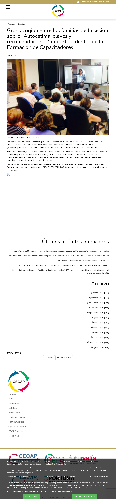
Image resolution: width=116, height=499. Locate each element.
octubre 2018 (97, 308)
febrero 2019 (97, 298)
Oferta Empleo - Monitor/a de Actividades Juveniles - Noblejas (82, 260)
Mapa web (13, 435)
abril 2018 (98, 332)
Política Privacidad (17, 417)
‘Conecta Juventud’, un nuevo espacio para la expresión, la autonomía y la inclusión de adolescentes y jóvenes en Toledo (58, 256)
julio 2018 (98, 317)
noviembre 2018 (95, 303)
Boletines (13, 408)
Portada (11, 24)
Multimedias (14, 403)
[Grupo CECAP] (58, 10)
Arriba (50, 357)
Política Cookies (16, 421)
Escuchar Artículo (15, 137)
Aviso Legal (14, 412)
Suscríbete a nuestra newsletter (94, 1)
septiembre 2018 (95, 312)
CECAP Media (15, 431)
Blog (10, 398)
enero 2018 (98, 337)
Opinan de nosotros (18, 426)
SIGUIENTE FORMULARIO (54, 167)
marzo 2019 (97, 293)
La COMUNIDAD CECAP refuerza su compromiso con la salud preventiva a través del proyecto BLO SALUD (63, 265)
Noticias (21, 24)
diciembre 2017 (96, 342)
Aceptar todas (31, 496)
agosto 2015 (98, 347)
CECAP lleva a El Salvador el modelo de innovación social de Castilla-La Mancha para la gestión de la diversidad (61, 251)
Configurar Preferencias (84, 496)
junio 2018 (98, 322)
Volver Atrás (65, 357)
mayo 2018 (98, 327)
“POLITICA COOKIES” (46, 491)
